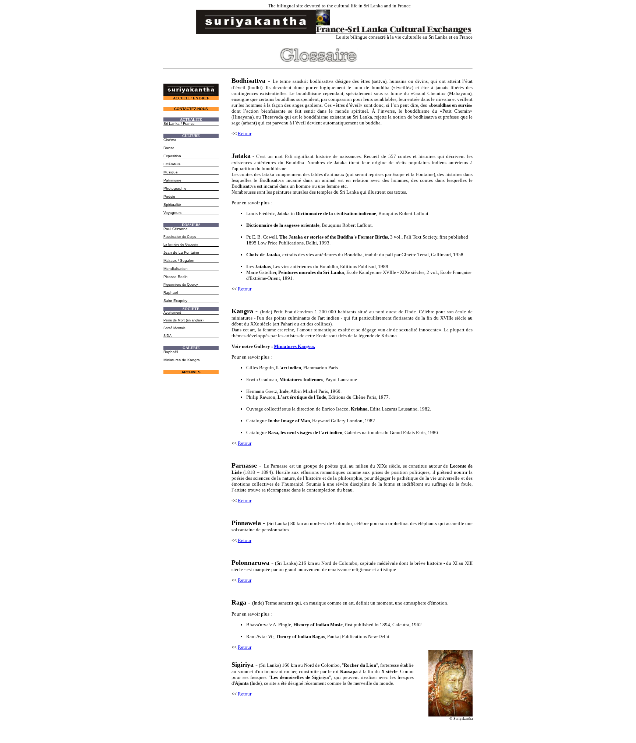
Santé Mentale (174, 328)
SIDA (167, 336)
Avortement (172, 312)
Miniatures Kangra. (294, 346)
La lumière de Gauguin (180, 244)
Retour (244, 133)
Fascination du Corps (179, 237)
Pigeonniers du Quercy (180, 284)
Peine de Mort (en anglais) (183, 320)
